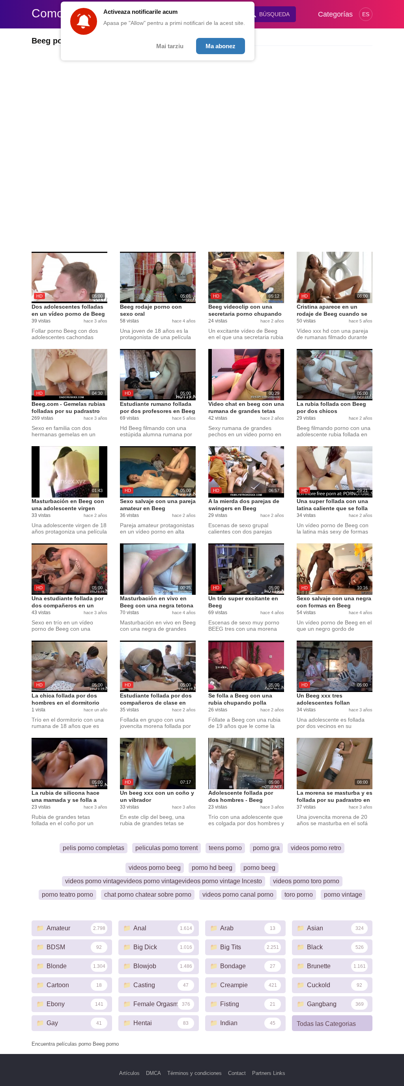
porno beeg (259, 867)
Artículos (129, 1073)
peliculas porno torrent (166, 848)
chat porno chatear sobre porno (147, 894)
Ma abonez (221, 46)
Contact (237, 1073)
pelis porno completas (93, 848)
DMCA (153, 1073)
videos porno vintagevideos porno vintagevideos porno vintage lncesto (163, 881)
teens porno (225, 848)
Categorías (335, 14)
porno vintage (343, 894)
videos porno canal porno (237, 894)
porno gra (266, 848)
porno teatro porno (67, 894)
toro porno (298, 894)
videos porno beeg (155, 867)
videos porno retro (316, 848)
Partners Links (268, 1073)
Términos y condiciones (194, 1073)
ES (365, 14)
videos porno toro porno (306, 881)
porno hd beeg (212, 867)
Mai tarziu (169, 46)
